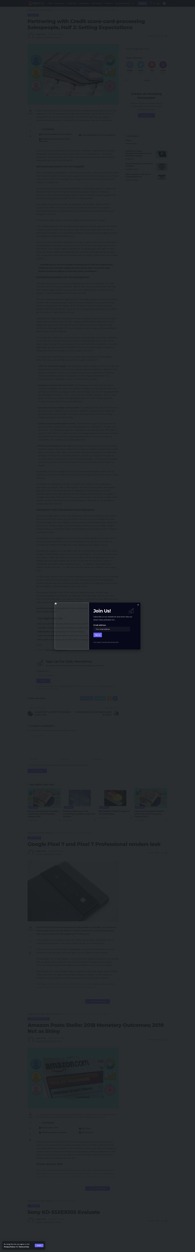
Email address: (99, 625)
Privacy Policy (9, 1247)
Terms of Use (24, 1247)
